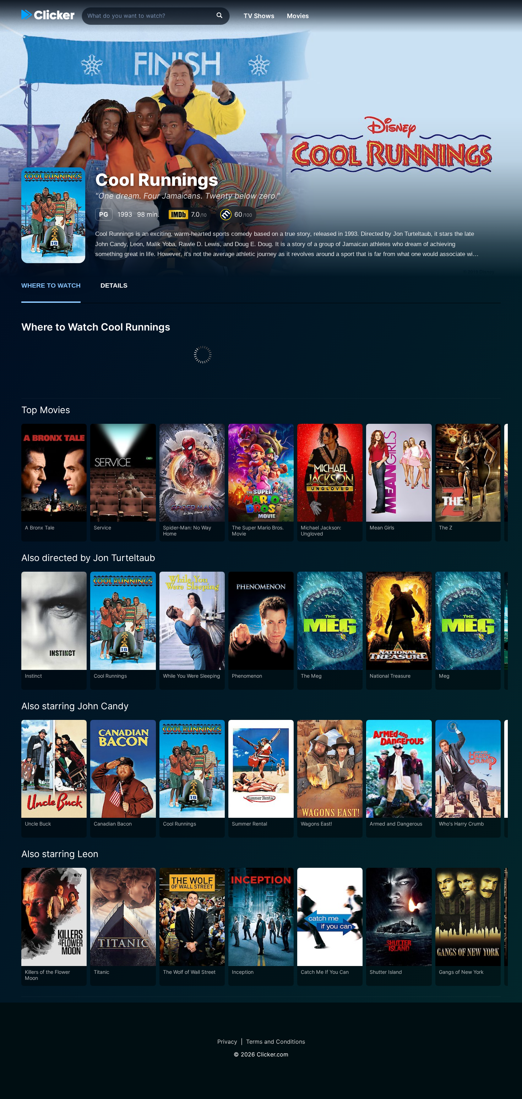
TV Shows (259, 16)
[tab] (56, 289)
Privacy (227, 1041)
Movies (298, 16)
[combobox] (156, 16)
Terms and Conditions (275, 1041)
